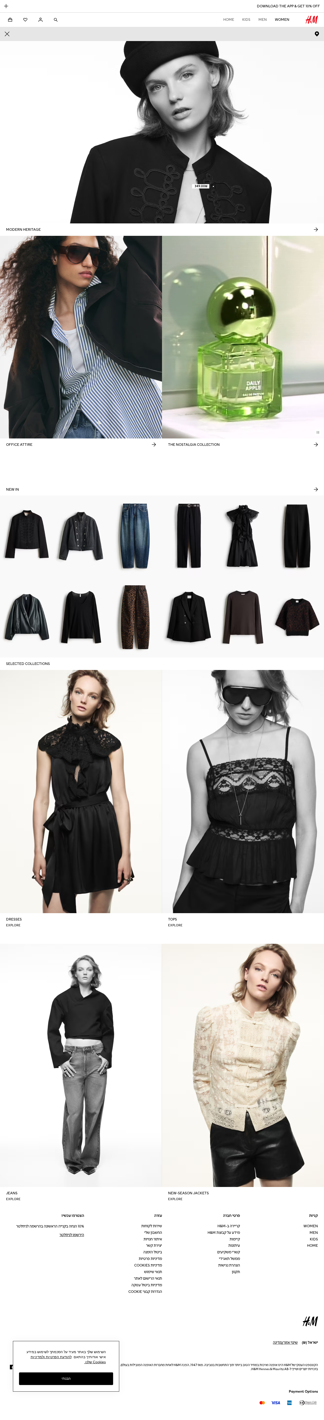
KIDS (246, 19)
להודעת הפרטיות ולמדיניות (51, 1357)
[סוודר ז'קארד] (297, 617)
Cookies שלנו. (95, 1362)
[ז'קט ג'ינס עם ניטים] (81, 536)
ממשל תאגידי (229, 1258)
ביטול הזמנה (152, 1252)
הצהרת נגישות (229, 1265)
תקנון (236, 1272)
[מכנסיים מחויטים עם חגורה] (189, 536)
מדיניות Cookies (148, 1265)
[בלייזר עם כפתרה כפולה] (189, 617)
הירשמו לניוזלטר (71, 1235)
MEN (262, 19)
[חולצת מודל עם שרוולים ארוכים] (243, 617)
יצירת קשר (154, 1245)
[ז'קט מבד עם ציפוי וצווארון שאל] (27, 617)
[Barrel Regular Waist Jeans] (135, 536)
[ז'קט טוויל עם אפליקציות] (27, 536)
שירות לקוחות (151, 1226)
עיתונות (234, 1245)
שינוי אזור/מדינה (285, 1342)
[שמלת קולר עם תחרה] (243, 536)
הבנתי (66, 1378)
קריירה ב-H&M (228, 1226)
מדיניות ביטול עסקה (146, 1285)
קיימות (235, 1239)
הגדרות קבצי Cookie (145, 1292)
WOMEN (282, 19)
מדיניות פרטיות (150, 1258)
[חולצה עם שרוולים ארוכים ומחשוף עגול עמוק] (81, 617)
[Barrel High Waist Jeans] (135, 617)
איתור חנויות (153, 1239)
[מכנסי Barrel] (297, 536)
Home (228, 19)
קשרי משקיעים (228, 1252)
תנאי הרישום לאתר (148, 1278)
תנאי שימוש (153, 1272)
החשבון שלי (153, 1232)
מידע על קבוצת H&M (224, 1232)
